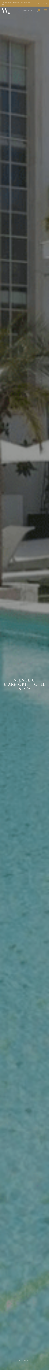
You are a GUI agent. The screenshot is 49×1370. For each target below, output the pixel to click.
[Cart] (37, 10)
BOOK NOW (42, 3)
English (26, 10)
